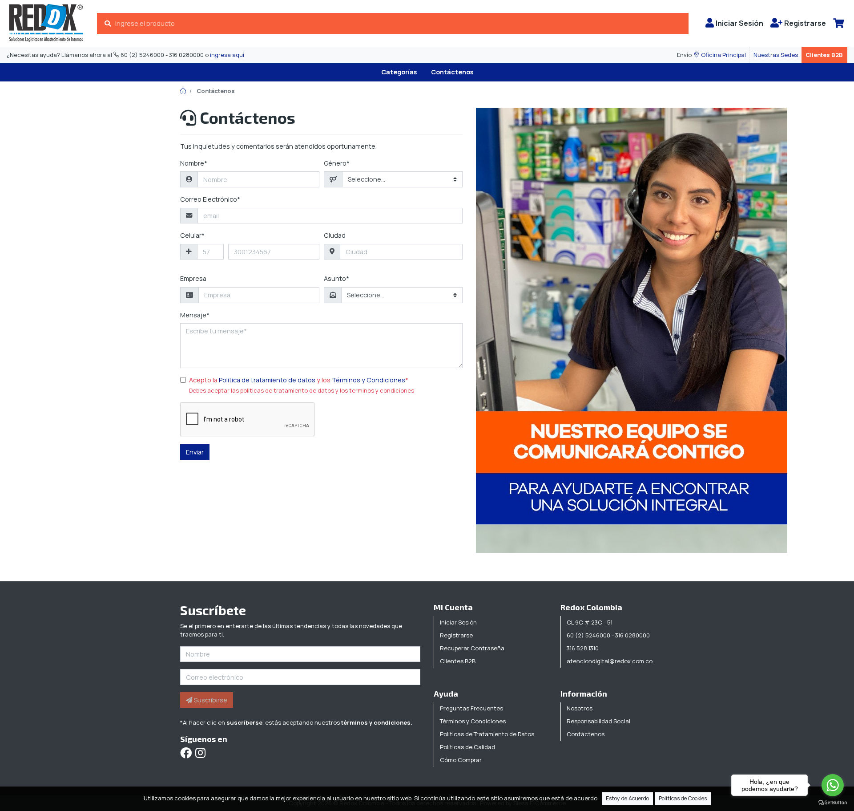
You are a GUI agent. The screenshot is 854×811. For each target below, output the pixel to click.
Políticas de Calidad (467, 747)
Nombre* (193, 163)
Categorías (399, 72)
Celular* (192, 235)
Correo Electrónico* (210, 199)
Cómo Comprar (461, 760)
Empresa (193, 278)
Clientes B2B (824, 55)
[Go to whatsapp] (833, 785)
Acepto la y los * (298, 380)
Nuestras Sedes (775, 55)
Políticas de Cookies (683, 798)
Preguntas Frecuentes (471, 708)
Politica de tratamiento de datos (267, 380)
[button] (719, 55)
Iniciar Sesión (458, 622)
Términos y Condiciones (368, 380)
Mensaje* (194, 315)
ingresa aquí (227, 55)
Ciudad (335, 235)
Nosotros (579, 708)
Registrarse (456, 635)
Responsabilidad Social (598, 721)
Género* (337, 163)
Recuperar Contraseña (472, 648)
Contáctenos (452, 72)
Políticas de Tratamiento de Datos (487, 734)
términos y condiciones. (376, 722)
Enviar (195, 452)
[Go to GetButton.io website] (832, 802)
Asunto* (336, 278)
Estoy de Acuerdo (627, 798)
